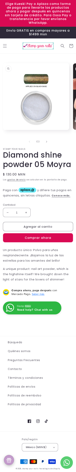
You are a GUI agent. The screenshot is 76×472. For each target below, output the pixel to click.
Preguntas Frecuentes (24, 360)
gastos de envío (16, 179)
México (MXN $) (36, 447)
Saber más (38, 294)
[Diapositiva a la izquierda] (29, 141)
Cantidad (9, 205)
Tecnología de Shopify (49, 468)
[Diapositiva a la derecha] (46, 141)
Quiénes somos (19, 351)
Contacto (15, 369)
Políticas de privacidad (24, 404)
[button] (5, 46)
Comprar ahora (38, 238)
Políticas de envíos (21, 387)
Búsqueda (15, 342)
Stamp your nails (30, 468)
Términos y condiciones (25, 378)
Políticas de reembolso (24, 395)
